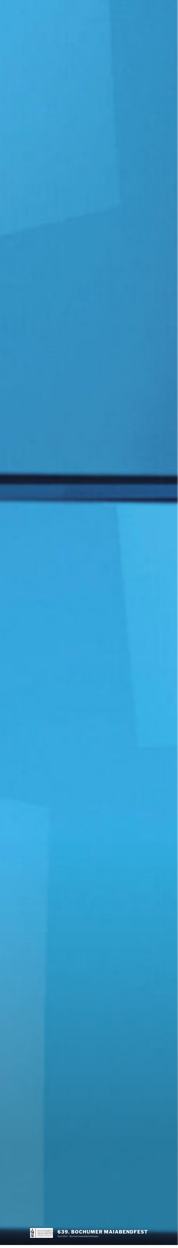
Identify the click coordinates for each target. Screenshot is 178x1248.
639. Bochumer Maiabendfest (102, 1232)
